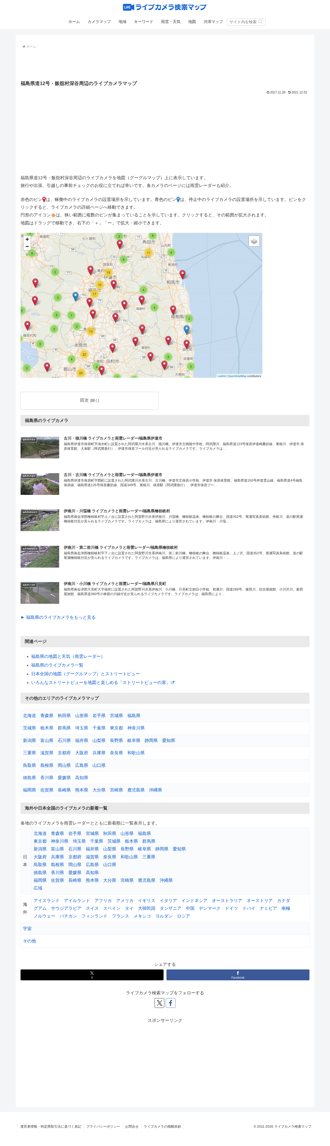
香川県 (46, 777)
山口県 (99, 765)
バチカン (68, 916)
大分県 (99, 790)
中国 (190, 908)
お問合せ (132, 1126)
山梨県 (99, 740)
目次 (84, 400)
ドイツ (231, 908)
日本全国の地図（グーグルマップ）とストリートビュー (85, 673)
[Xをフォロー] (159, 1003)
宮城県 (116, 715)
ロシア (183, 916)
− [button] (27, 246)
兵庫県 (99, 752)
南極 (285, 908)
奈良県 (116, 752)
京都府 (64, 752)
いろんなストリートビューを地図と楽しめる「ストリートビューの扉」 (100, 682)
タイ (129, 908)
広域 (38, 888)
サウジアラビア (66, 908)
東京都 (116, 728)
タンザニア (170, 908)
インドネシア (194, 900)
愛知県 (168, 740)
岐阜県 (133, 740)
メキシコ (142, 916)
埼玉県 (81, 728)
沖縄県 (155, 790)
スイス (92, 908)
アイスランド (47, 900)
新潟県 (29, 740)
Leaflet (222, 376)
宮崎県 (116, 790)
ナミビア (268, 908)
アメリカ (125, 900)
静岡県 (151, 740)
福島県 (133, 715)
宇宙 (27, 928)
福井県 (81, 740)
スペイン (112, 908)
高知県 (81, 777)
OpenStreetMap (237, 376)
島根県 (46, 765)
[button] (260, 21)
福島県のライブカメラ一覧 (57, 665)
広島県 (81, 765)
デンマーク (210, 908)
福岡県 (29, 790)
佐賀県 (46, 790)
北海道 (29, 715)
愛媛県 (64, 777)
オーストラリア (227, 900)
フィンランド (94, 916)
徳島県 (29, 777)
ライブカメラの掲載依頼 (162, 1126)
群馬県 (64, 728)
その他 (29, 941)
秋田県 (64, 715)
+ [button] (27, 239)
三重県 (29, 752)
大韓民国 (146, 908)
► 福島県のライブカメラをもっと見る (58, 617)
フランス (120, 916)
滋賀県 (46, 752)
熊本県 (81, 790)
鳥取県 (29, 765)
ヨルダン (164, 916)
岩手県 (99, 715)
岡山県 (64, 765)
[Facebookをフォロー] (170, 1003)
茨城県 (29, 728)
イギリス (146, 900)
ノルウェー (44, 916)
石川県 (64, 740)
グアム (40, 908)
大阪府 (81, 752)
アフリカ (103, 900)
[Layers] (254, 241)
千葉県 (99, 728)
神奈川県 (136, 728)
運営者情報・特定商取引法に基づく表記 (50, 1126)
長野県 (116, 740)
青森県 (46, 715)
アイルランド (77, 900)
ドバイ (248, 908)
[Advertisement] (165, 63)
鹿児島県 (136, 790)
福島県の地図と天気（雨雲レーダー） (68, 656)
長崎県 (64, 790)
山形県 (81, 715)
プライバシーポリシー (103, 1126)
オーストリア (260, 900)
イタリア (168, 900)
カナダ (283, 900)
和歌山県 (136, 752)
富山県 (46, 740)
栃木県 (46, 728)
